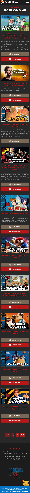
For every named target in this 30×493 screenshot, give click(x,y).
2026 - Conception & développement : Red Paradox (15, 491)
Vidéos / (15, 7)
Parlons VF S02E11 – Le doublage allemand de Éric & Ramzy (15, 168)
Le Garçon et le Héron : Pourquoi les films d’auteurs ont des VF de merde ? (15, 36)
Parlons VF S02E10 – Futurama (15, 213)
